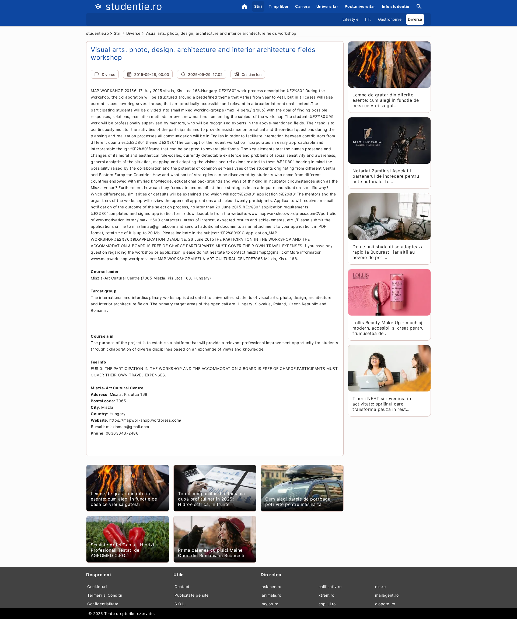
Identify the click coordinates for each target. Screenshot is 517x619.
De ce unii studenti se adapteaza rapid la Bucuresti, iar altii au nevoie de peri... (388, 252)
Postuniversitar (360, 6)
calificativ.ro (330, 586)
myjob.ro (270, 603)
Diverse (415, 19)
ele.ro (380, 586)
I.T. (368, 19)
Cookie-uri (97, 586)
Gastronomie (390, 19)
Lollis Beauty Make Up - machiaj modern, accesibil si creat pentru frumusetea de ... (388, 328)
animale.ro (271, 595)
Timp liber (279, 6)
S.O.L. (180, 603)
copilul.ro (327, 603)
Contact (182, 586)
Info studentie (395, 6)
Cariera (302, 6)
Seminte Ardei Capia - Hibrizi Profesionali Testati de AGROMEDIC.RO (122, 550)
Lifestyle (351, 19)
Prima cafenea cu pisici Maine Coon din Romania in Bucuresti (211, 552)
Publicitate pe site (191, 595)
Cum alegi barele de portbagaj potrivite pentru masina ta (298, 501)
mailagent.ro (387, 595)
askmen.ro (271, 586)
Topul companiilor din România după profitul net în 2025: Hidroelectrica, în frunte (211, 499)
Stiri (258, 6)
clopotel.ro (385, 603)
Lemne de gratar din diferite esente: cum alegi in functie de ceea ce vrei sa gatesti (124, 499)
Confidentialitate (102, 603)
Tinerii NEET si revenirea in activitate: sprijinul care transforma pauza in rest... (381, 404)
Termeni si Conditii (104, 595)
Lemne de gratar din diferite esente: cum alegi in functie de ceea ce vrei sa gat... (385, 100)
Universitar (327, 6)
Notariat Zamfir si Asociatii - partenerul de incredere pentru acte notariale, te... (385, 176)
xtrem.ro (326, 595)
